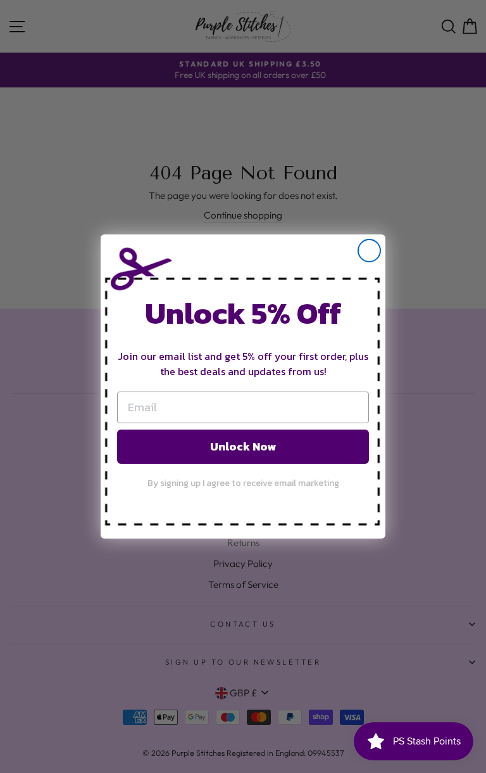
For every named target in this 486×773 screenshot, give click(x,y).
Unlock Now (243, 446)
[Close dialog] (369, 251)
